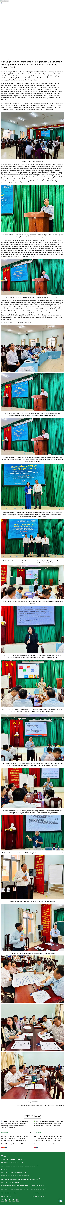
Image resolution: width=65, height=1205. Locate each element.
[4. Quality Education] (2, 1147)
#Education (23, 1144)
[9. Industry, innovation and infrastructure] (4, 1147)
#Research (8, 1144)
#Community (16, 1144)
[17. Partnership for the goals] (6, 1147)
